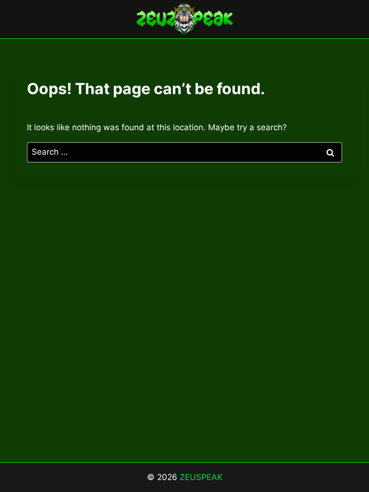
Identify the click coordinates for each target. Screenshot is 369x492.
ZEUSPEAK (201, 477)
